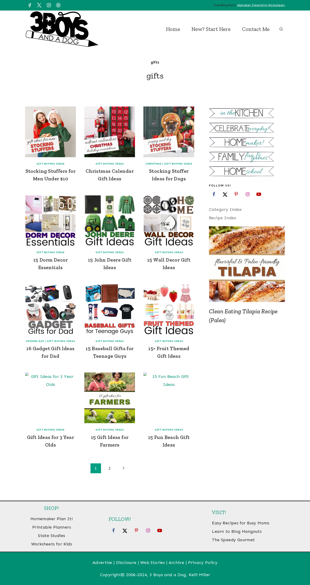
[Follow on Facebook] (214, 194)
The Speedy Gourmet (233, 539)
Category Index (225, 209)
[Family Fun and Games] (247, 157)
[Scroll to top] (299, 568)
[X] (39, 5)
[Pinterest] (58, 5)
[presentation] (50, 131)
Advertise (102, 562)
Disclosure (126, 562)
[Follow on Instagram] (247, 194)
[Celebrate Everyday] (247, 128)
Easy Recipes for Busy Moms (240, 522)
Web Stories (152, 562)
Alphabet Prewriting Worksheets (261, 5)
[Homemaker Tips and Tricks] (247, 143)
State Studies (51, 535)
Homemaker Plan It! (51, 518)
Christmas (153, 163)
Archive (176, 562)
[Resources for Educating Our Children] (247, 172)
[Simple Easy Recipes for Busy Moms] (247, 113)
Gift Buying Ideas (50, 163)
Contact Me (256, 29)
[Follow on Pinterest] (236, 194)
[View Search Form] (281, 29)
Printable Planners (51, 527)
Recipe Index (222, 217)
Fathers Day (35, 341)
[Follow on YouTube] (259, 194)
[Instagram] (48, 5)
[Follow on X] (225, 194)
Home (173, 29)
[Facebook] (29, 5)
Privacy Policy (203, 562)
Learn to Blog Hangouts (236, 531)
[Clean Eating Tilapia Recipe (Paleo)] (247, 264)
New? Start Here (210, 29)
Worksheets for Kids (51, 543)
